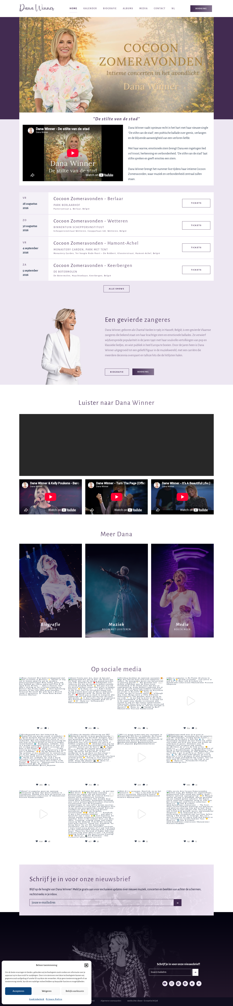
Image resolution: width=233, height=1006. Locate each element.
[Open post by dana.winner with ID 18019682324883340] (141, 757)
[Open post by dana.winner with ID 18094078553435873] (42, 700)
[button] (86, 965)
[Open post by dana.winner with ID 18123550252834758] (42, 757)
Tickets (196, 203)
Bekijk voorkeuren (75, 991)
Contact (159, 8)
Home (73, 8)
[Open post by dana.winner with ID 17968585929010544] (141, 700)
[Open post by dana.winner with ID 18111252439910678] (91, 814)
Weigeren (47, 991)
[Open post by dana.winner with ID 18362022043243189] (42, 814)
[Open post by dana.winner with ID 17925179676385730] (141, 814)
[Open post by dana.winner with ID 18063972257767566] (190, 700)
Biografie (110, 8)
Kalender (90, 8)
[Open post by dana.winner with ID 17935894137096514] (190, 757)
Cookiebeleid (36, 999)
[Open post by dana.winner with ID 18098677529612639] (190, 814)
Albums (128, 8)
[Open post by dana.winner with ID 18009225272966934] (91, 700)
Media (143, 8)
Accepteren (18, 991)
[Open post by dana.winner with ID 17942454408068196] (91, 757)
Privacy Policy (54, 999)
